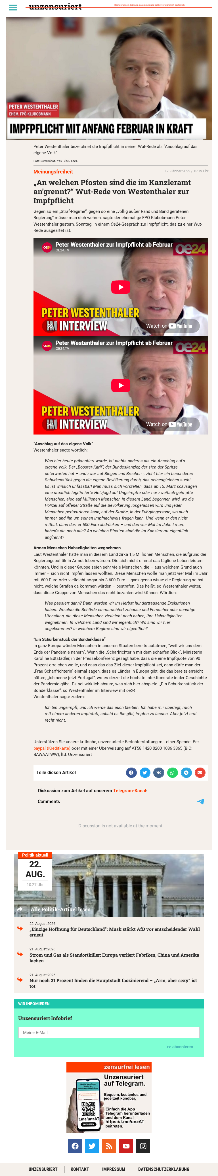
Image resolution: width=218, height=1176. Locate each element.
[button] (13, 7)
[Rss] (109, 1146)
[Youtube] (126, 1146)
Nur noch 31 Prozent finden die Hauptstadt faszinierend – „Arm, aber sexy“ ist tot (113, 983)
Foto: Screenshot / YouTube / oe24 (55, 160)
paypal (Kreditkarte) (51, 748)
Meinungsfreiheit (53, 172)
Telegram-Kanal (129, 790)
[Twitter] (92, 1146)
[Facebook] (75, 1146)
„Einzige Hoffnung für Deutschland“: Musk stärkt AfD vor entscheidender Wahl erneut (115, 932)
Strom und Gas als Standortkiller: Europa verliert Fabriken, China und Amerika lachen (114, 957)
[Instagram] (143, 1146)
